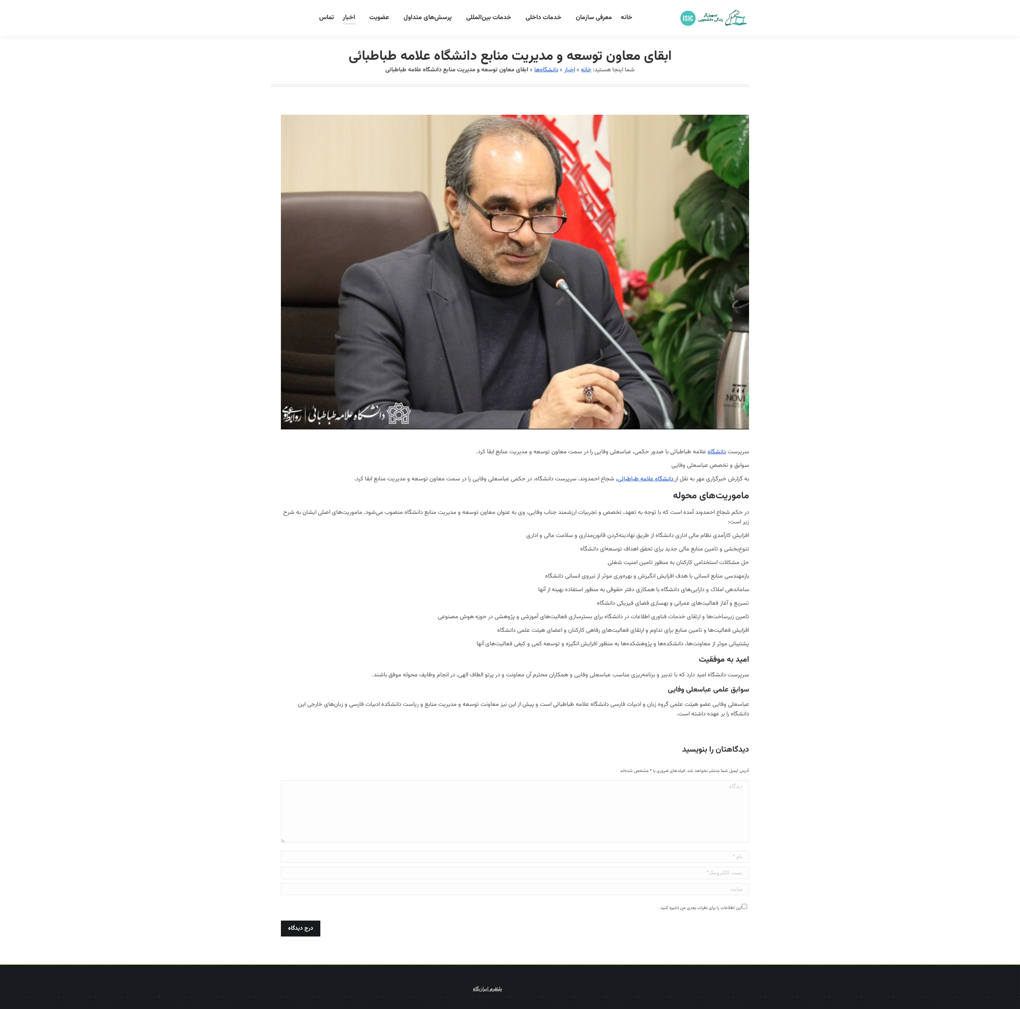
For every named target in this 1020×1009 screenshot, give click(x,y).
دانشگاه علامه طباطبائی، (645, 479)
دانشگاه (717, 451)
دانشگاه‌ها (546, 69)
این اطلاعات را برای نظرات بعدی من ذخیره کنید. (700, 908)
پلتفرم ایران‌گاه (487, 989)
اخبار (569, 69)
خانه (586, 69)
